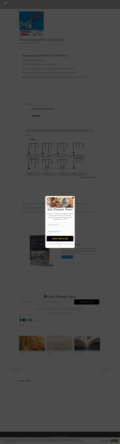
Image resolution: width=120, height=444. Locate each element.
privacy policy (64, 243)
